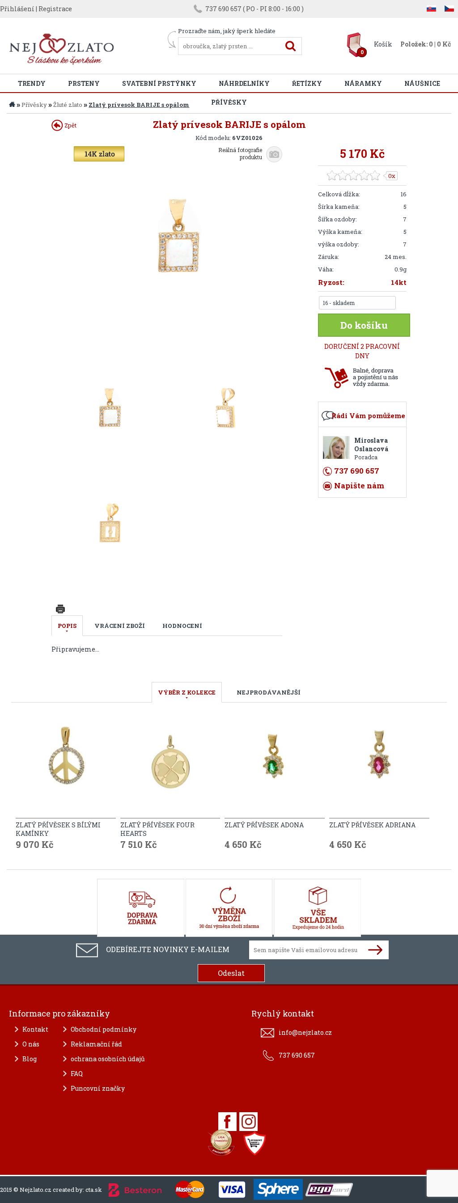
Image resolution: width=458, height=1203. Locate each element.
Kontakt (35, 1029)
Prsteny (84, 83)
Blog (29, 1059)
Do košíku (364, 325)
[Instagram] (248, 1121)
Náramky (363, 83)
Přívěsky (34, 105)
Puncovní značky (98, 1088)
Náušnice (422, 83)
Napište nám (359, 485)
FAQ (77, 1073)
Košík (383, 44)
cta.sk (93, 1190)
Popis (67, 626)
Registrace (55, 8)
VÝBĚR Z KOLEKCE (187, 692)
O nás (30, 1044)
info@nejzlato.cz (305, 1032)
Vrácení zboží (119, 626)
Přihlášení (17, 8)
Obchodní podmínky (103, 1029)
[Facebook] (227, 1121)
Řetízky (307, 83)
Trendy (32, 83)
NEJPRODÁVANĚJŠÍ (269, 692)
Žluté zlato (67, 105)
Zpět (69, 125)
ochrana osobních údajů (108, 1059)
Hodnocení (182, 626)
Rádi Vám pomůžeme (368, 415)
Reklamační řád (96, 1044)
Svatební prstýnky (159, 83)
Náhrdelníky (244, 83)
